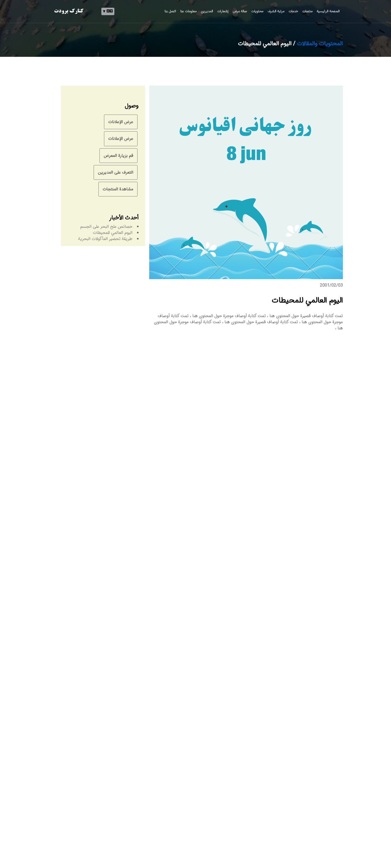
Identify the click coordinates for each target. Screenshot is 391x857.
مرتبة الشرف (276, 11)
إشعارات (222, 11)
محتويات (257, 11)
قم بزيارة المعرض (118, 155)
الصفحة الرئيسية (328, 11)
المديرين (207, 11)
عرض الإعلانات (120, 122)
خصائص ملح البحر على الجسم (106, 226)
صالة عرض (240, 11)
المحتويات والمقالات (320, 43)
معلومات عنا (188, 11)
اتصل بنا (170, 11)
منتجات (307, 11)
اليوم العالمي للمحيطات (112, 232)
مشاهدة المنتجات (118, 189)
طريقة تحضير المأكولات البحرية (105, 239)
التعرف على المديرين (115, 172)
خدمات (293, 11)
